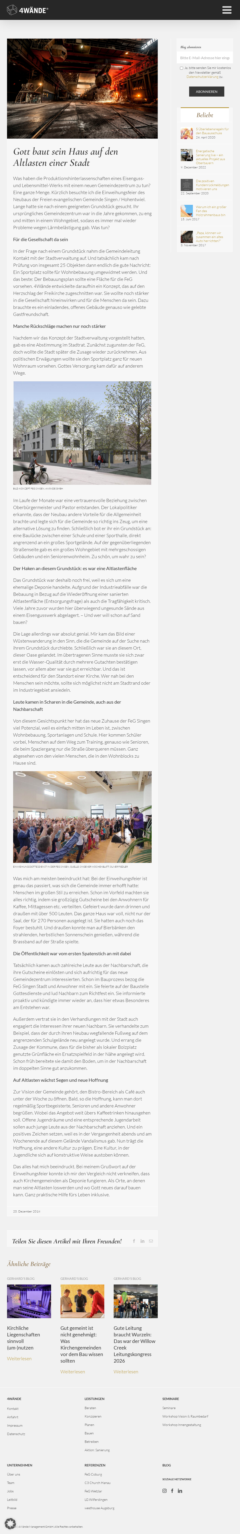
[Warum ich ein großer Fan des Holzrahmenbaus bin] (187, 207)
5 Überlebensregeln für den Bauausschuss (212, 131)
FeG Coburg (93, 1474)
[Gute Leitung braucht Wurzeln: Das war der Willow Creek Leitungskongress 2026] (136, 1287)
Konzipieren (93, 1416)
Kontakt (13, 1409)
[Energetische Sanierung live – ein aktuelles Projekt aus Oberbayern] (187, 151)
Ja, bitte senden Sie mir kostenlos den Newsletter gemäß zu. (207, 72)
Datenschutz (16, 1434)
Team (10, 1483)
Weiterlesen (19, 1358)
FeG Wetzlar (93, 1491)
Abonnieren (207, 92)
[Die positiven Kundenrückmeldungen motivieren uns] (187, 181)
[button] (10, 1523)
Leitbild (12, 1499)
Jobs (10, 1491)
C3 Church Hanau (98, 1483)
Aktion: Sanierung (97, 1450)
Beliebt (204, 115)
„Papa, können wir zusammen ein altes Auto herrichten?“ (209, 237)
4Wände (14, 1399)
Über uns (13, 1474)
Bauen (89, 1433)
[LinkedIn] (180, 1491)
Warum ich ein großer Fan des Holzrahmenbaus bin (211, 211)
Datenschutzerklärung (202, 77)
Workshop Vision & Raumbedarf (185, 1416)
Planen (89, 1425)
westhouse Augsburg (99, 1508)
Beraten (90, 1408)
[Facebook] (172, 1491)
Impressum (14, 1425)
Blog (166, 1465)
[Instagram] (164, 1491)
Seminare (169, 1408)
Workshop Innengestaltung (181, 1425)
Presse (11, 1508)
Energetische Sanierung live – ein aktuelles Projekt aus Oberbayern (210, 157)
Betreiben (92, 1442)
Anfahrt (12, 1417)
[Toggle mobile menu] (227, 10)
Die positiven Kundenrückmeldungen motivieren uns (212, 185)
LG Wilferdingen (96, 1499)
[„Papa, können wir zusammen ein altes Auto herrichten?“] (187, 233)
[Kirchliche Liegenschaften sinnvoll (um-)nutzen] (29, 1287)
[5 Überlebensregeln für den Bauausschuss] (187, 129)
